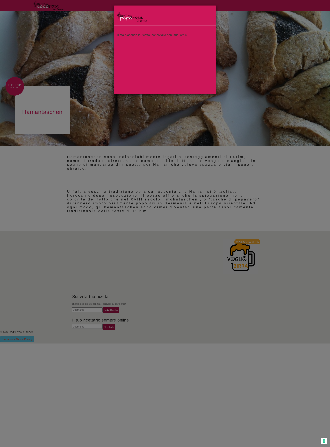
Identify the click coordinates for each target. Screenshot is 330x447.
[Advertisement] (165, 62)
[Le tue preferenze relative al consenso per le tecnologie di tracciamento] (324, 441)
